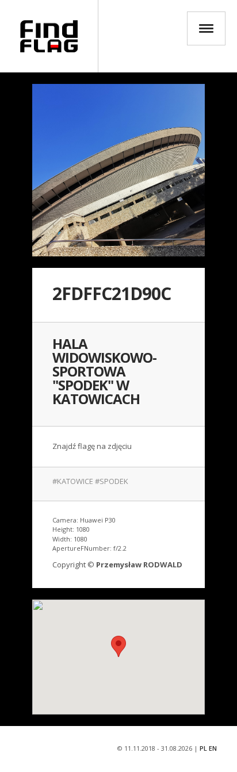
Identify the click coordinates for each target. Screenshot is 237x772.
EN (213, 748)
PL (203, 748)
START (49, 36)
